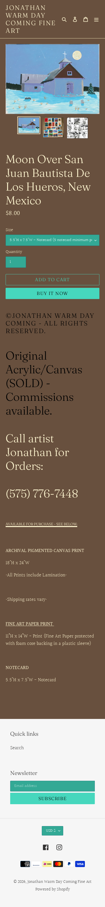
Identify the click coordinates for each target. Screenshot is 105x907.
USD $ (51, 831)
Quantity (14, 251)
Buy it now (52, 293)
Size (9, 229)
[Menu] (96, 19)
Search (17, 748)
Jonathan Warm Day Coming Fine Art (31, 19)
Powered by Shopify (52, 889)
